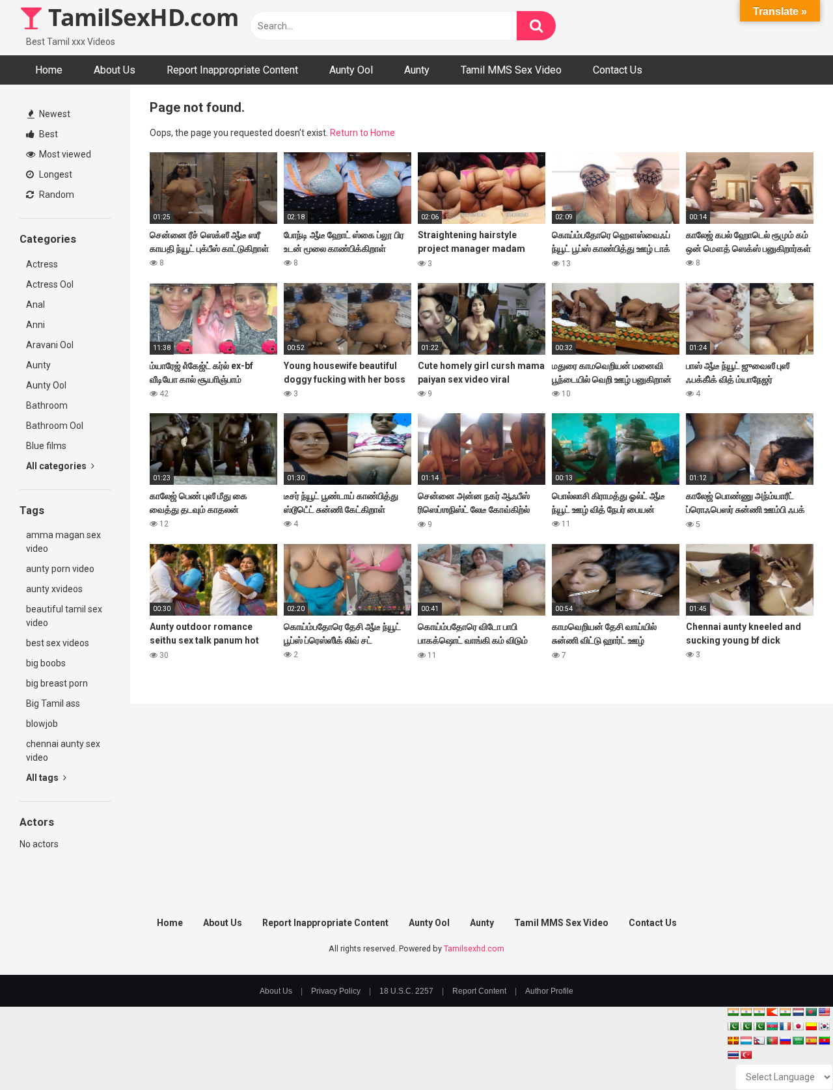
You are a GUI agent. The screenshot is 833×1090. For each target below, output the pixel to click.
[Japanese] (798, 1026)
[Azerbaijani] (772, 1026)
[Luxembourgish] (746, 1040)
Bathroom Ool (54, 425)
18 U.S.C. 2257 (406, 991)
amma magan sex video (63, 542)
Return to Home (362, 133)
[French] (785, 1026)
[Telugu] (824, 1040)
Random (55, 194)
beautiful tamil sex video (64, 616)
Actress (42, 264)
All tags (43, 777)
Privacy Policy (336, 991)
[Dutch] (798, 1012)
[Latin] (733, 1040)
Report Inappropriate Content (232, 70)
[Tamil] (759, 1012)
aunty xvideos (54, 589)
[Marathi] (772, 1012)
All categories (57, 466)
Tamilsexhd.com (474, 948)
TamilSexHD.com (140, 17)
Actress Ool (50, 284)
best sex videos (57, 643)
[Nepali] (759, 1040)
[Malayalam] (746, 1012)
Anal (35, 304)
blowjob (42, 723)
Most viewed (64, 154)
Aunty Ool (351, 70)
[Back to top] (789, 1050)
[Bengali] (811, 1012)
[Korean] (824, 1026)
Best (47, 134)
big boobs (46, 663)
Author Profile (549, 991)
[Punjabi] (746, 1026)
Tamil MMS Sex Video (511, 70)
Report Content (479, 991)
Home (48, 70)
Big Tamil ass (53, 703)
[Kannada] (811, 1026)
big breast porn (57, 683)
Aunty (417, 70)
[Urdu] (759, 1026)
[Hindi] (785, 1012)
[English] (824, 1012)
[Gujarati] (733, 1012)
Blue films (46, 446)
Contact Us (617, 70)
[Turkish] (746, 1055)
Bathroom (47, 405)
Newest (53, 114)
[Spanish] (811, 1040)
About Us (114, 70)
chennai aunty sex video (63, 751)
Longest (54, 174)
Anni (35, 325)
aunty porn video (60, 569)
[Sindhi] (733, 1026)
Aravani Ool (50, 345)
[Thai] (733, 1055)
